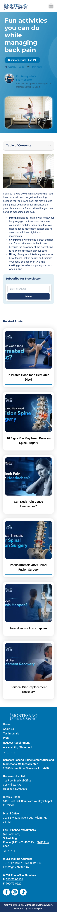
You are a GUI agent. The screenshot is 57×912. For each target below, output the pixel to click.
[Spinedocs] (6, 892)
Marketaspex (35, 908)
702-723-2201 (14, 883)
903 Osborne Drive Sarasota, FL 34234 (26, 768)
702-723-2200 (14, 879)
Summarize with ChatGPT (22, 60)
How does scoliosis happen (28, 628)
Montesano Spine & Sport (38, 904)
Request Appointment (16, 742)
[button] (51, 6)
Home (6, 724)
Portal (6, 738)
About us (8, 728)
